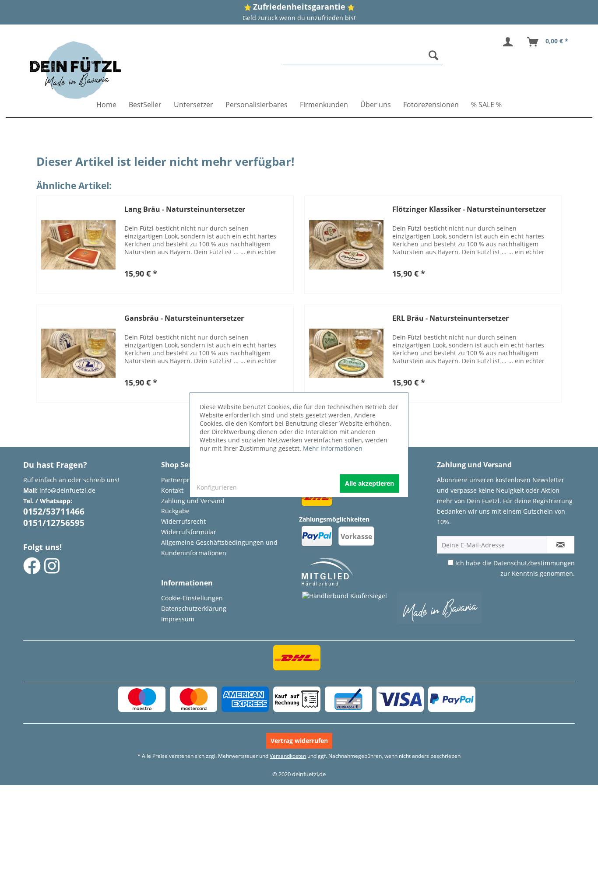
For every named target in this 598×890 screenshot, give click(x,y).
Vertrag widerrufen (299, 740)
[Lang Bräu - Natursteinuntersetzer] (78, 244)
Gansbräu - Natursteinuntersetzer (184, 318)
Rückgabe (175, 511)
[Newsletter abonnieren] (560, 545)
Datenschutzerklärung (193, 608)
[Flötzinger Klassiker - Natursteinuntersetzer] (346, 244)
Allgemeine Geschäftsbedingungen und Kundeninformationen (219, 547)
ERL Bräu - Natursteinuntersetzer (450, 318)
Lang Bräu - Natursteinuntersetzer (184, 209)
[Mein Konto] (510, 42)
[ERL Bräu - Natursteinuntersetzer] (346, 353)
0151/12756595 (53, 523)
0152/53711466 (53, 511)
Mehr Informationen (332, 448)
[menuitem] (363, 55)
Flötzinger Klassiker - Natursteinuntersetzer (469, 209)
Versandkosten (288, 756)
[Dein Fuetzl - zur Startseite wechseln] (75, 70)
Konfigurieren (217, 487)
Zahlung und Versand (193, 501)
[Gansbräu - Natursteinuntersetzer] (78, 353)
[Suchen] (433, 55)
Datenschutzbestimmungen (534, 563)
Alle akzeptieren (369, 483)
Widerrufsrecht (183, 521)
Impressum (177, 619)
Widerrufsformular (188, 532)
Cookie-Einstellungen (192, 598)
